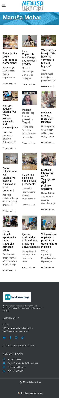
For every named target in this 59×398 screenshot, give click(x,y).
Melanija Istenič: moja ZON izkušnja (47, 117)
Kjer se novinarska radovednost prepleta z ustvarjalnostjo (31, 240)
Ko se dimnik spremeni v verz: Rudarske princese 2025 (9, 240)
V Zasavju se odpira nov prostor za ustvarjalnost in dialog (49, 240)
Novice (7, 46)
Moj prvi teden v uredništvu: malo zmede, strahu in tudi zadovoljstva (10, 116)
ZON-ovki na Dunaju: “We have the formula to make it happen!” (48, 58)
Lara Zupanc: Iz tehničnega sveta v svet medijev (29, 57)
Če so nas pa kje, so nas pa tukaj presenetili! (29, 179)
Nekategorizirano (11, 43)
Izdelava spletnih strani (32, 393)
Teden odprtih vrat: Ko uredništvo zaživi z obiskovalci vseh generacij (10, 179)
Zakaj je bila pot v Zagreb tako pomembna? (10, 58)
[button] (4, 5)
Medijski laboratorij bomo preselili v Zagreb (28, 116)
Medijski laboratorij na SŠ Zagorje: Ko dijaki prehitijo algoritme (48, 179)
